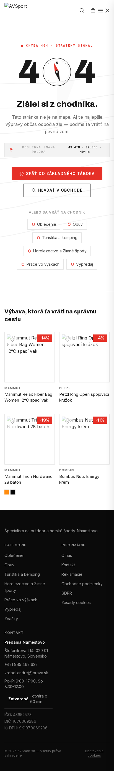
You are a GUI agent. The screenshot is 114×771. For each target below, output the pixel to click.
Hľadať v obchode (60, 190)
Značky (11, 618)
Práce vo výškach (43, 264)
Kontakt (68, 564)
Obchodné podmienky (82, 583)
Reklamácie (71, 574)
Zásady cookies (76, 602)
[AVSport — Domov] (20, 10)
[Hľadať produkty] (81, 10)
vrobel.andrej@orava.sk (26, 672)
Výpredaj (84, 264)
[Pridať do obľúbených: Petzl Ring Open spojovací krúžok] (67, 340)
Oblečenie (46, 224)
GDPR (66, 593)
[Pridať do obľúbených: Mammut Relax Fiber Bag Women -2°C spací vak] (12, 340)
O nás (66, 555)
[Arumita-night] (6, 492)
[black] (13, 492)
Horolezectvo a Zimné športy (60, 250)
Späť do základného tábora (60, 173)
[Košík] (93, 10)
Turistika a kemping (59, 237)
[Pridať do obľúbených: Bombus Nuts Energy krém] (67, 422)
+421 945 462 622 (21, 664)
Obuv (78, 224)
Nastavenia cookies (94, 753)
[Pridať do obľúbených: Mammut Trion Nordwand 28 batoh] (12, 422)
